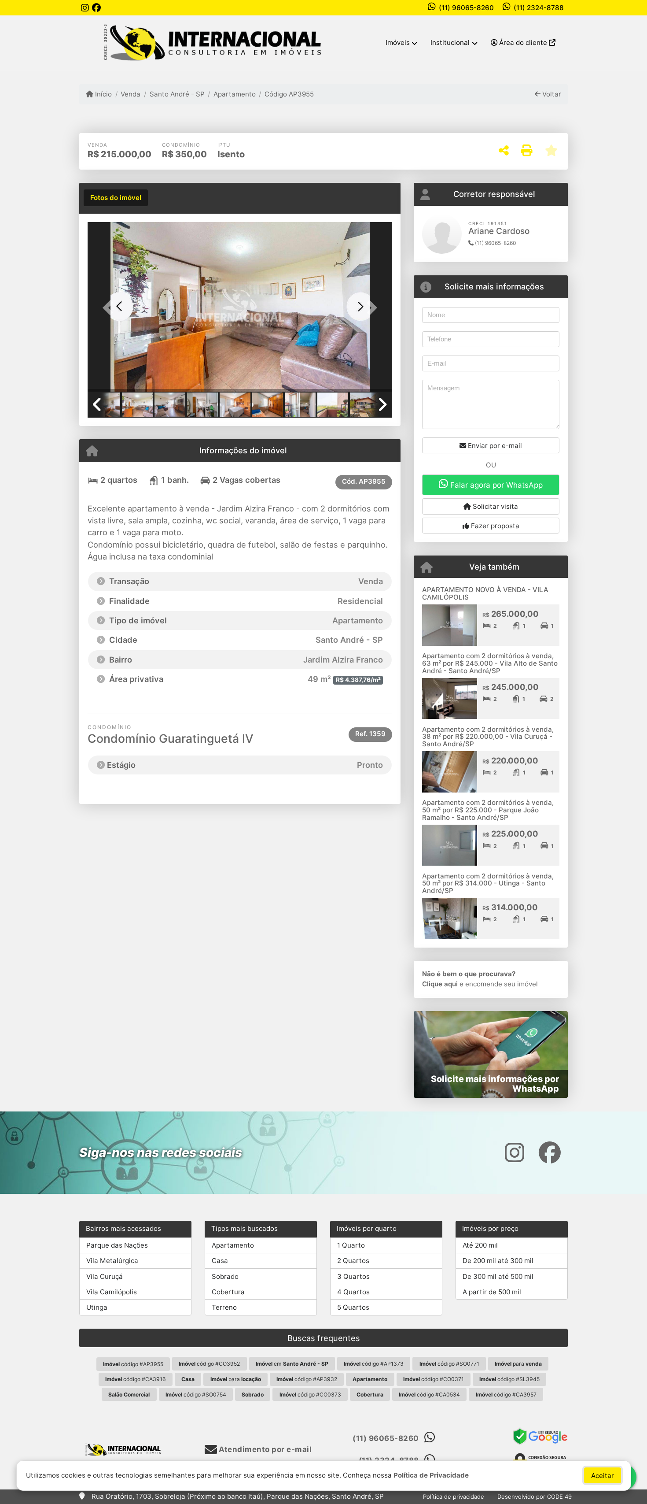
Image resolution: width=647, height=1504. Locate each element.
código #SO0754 (195, 1394)
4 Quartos (353, 1292)
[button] (110, 307)
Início (102, 94)
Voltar (550, 94)
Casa (220, 1260)
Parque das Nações (117, 1245)
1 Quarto (351, 1245)
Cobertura (228, 1292)
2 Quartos (353, 1260)
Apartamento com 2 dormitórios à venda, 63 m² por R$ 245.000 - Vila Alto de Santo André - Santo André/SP (490, 663)
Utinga (96, 1307)
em (292, 1363)
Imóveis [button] (398, 42)
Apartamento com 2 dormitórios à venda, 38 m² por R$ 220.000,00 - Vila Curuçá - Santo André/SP (488, 736)
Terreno (224, 1307)
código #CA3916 (135, 1379)
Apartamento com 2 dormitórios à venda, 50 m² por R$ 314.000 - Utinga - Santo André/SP (488, 883)
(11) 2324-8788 (539, 8)
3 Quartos (353, 1276)
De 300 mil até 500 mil (498, 1276)
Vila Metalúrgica (112, 1260)
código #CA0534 (429, 1394)
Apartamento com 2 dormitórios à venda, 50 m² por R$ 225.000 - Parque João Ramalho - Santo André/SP (488, 809)
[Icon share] (85, 8)
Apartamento (234, 94)
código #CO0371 (433, 1379)
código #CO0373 (310, 1394)
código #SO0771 (449, 1363)
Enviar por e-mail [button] (494, 445)
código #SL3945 (509, 1379)
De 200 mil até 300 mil (498, 1260)
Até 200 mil (480, 1245)
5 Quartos (353, 1307)
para (518, 1363)
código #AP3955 (133, 1364)
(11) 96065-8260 (466, 8)
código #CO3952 (209, 1363)
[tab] (116, 197)
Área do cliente (523, 42)
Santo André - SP (177, 94)
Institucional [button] (450, 42)
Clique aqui (440, 984)
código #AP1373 (374, 1363)
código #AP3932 (306, 1379)
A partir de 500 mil (492, 1292)
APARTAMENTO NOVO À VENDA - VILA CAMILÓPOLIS (485, 593)
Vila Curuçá (104, 1276)
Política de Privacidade (431, 1475)
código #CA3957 (506, 1394)
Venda (130, 94)
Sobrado (225, 1276)
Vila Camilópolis (111, 1292)
